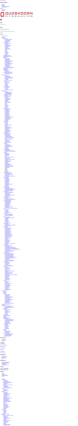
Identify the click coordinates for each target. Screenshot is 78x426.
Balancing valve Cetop (8, 133)
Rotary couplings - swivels (8, 283)
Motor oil (6, 327)
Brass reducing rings (7, 205)
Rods (6, 168)
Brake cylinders (7, 193)
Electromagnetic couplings (7, 55)
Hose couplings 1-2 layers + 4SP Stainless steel (11, 248)
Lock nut (6, 310)
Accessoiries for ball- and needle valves (10, 199)
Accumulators (5, 91)
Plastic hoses (6, 239)
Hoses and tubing (6, 226)
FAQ (2, 358)
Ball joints (5, 411)
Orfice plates (6, 147)
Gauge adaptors (7, 321)
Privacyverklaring (4, 374)
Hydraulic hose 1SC (7, 231)
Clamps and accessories (8, 237)
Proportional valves (6, 223)
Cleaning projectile (7, 240)
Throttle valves (7, 276)
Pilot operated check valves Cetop (9, 137)
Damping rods (7, 112)
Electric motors (5, 75)
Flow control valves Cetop (8, 136)
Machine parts (4, 290)
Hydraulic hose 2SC (7, 232)
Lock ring (5, 291)
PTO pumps (6, 264)
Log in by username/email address (4, 29)
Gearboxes (6, 70)
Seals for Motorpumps (8, 96)
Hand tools (5, 316)
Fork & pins (5, 292)
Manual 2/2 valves (7, 187)
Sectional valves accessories (8, 190)
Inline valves (5, 266)
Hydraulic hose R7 (7, 236)
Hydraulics (3, 90)
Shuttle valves (7, 132)
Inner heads (6, 169)
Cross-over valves (7, 270)
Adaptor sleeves (7, 66)
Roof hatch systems (7, 262)
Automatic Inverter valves (8, 139)
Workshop (3, 305)
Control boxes (7, 81)
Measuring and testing (8, 323)
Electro (3, 74)
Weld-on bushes (7, 153)
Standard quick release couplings (9, 257)
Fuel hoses (6, 227)
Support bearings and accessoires (9, 67)
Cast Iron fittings (7, 286)
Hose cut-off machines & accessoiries (8, 415)
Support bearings (7, 73)
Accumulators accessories (8, 93)
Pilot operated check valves (8, 127)
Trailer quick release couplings (9, 260)
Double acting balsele (8, 45)
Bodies (6, 125)
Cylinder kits (6, 196)
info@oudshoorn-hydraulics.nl (4, 369)
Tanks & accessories (7, 117)
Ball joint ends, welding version (9, 165)
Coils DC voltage (7, 87)
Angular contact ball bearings (9, 63)
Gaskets (6, 104)
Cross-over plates (7, 144)
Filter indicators (7, 180)
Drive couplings (6, 38)
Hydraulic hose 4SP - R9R (8, 233)
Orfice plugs (6, 288)
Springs (5, 413)
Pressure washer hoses (8, 228)
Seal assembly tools (6, 314)
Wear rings (6, 47)
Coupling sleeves (6, 69)
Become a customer (4, 356)
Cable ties (6, 84)
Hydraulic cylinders (6, 191)
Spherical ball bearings (8, 65)
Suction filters (7, 176)
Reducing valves (7, 128)
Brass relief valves (7, 204)
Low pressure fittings (8, 201)
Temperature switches (8, 118)
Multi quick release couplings (9, 254)
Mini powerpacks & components (8, 172)
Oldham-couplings (7, 41)
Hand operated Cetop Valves (9, 188)
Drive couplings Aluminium (8, 39)
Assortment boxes (6, 308)
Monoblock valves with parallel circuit (10, 189)
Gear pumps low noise (8, 222)
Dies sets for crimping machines (9, 333)
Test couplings (7, 259)
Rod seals (6, 51)
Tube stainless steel (7, 229)
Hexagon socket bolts (8, 309)
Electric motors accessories (8, 80)
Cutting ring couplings (8, 289)
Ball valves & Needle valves (7, 197)
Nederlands (4, 9)
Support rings (7, 53)
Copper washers (7, 48)
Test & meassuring (7, 115)
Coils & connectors (6, 390)
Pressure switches (7, 82)
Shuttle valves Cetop (7, 142)
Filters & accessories (6, 177)
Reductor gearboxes (7, 71)
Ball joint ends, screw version (9, 61)
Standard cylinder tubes (8, 160)
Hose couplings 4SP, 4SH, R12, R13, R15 (10, 247)
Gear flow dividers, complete (9, 215)
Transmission (3, 339)
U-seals (6, 107)
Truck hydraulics (6, 261)
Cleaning (5, 329)
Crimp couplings (7, 241)
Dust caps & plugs (7, 258)
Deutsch (4, 10)
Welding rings (7, 155)
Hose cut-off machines (8, 306)
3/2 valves (6, 122)
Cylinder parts (5, 152)
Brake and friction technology (6, 304)
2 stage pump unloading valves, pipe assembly (11, 274)
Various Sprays (7, 325)
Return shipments (4, 357)
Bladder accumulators (8, 94)
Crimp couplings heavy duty (8, 251)
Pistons (6, 170)
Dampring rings (7, 111)
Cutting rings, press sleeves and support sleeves (11, 208)
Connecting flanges (7, 281)
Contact (3, 373)
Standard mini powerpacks (8, 173)
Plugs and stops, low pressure (9, 206)
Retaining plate (7, 295)
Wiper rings (6, 43)
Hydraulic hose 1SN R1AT (8, 235)
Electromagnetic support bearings (8, 56)
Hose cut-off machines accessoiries (9, 307)
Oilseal (6, 50)
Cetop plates (5, 143)
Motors (4, 402)
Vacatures (3, 5)
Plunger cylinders (7, 195)
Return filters (7, 184)
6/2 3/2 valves (7, 267)
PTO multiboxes (7, 263)
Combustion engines (7, 212)
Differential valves (7, 134)
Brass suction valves (7, 203)
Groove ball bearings (8, 62)
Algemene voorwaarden (5, 375)
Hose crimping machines (8, 335)
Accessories (6, 178)
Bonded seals (7, 44)
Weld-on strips (7, 157)
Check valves (7, 129)
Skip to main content (3, 0)
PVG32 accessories (7, 225)
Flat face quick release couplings (9, 256)
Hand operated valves (6, 399)
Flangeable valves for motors (9, 272)
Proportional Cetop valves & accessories (10, 151)
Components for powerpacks (7, 108)
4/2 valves (6, 123)
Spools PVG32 (7, 224)
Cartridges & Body (6, 121)
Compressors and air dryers (7, 315)
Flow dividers (5, 213)
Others (6, 138)
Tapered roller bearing (8, 64)
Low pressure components (7, 401)
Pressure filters (7, 183)
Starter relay (6, 79)
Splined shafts (5, 68)
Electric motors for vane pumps (9, 77)
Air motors (6, 210)
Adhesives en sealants (8, 102)
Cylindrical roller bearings (8, 60)
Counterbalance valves (8, 268)
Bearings (5, 57)
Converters (6, 85)
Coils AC (6, 88)
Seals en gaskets (6, 42)
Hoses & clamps (7, 207)
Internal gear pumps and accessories (9, 217)
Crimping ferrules (7, 246)
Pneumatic (5, 330)
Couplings (5, 280)
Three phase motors (7, 76)
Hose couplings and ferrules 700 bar (9, 250)
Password (1, 32)
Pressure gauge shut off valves (9, 198)
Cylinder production (4, 363)
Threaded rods (7, 311)
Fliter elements (7, 182)
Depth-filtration (7, 179)
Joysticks (6, 83)
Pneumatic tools (7, 332)
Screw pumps (7, 220)
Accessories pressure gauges (8, 319)
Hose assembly (4, 364)
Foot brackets (7, 119)
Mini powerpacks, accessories (9, 174)
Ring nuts (6, 312)
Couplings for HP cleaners (8, 245)
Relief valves (7, 126)
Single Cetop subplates (8, 145)
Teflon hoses (6, 242)
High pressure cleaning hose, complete (10, 243)
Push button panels (7, 86)
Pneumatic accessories (8, 331)
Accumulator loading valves (8, 92)
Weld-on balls (7, 154)
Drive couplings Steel (8, 40)
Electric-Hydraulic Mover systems (8, 384)
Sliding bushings (7, 167)
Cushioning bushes (7, 163)
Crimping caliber (7, 249)
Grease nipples (7, 328)
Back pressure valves (8, 131)
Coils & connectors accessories (9, 89)
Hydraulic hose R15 (7, 234)
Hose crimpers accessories (8, 334)
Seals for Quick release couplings (9, 253)
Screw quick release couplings (9, 255)
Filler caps (6, 120)
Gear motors (6, 211)
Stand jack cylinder (7, 194)
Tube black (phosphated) (8, 230)
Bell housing (6, 114)
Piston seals (6, 54)
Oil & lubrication (6, 324)
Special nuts (6, 313)
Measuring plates (7, 146)
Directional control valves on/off (9, 150)
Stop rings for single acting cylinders (10, 159)
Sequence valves (7, 130)
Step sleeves (6, 52)
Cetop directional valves (7, 149)
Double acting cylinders (8, 192)
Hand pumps (6, 218)
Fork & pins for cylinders (8, 164)
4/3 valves (6, 124)
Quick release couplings (7, 252)
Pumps (4, 216)
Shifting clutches (6, 383)
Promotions (3, 37)
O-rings (6, 49)
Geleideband (6, 46)
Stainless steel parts (7, 161)
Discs (6, 156)
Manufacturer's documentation (6, 6)
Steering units (7, 221)
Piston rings (6, 171)
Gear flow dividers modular (8, 214)
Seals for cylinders (7, 158)
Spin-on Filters (7, 185)
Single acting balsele (7, 99)
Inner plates (6, 148)
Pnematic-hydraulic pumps (7, 317)
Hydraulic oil (7, 326)
